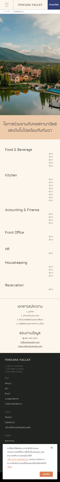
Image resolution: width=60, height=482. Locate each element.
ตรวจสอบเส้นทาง (12, 398)
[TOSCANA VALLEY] (30, 5)
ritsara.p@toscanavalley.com (30, 346)
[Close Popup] (51, 448)
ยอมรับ (46, 474)
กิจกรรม (8, 383)
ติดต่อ (7, 412)
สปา (6, 388)
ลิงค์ (7, 378)
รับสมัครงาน (10, 422)
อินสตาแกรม (10, 440)
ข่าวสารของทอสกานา (13, 404)
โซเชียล (8, 435)
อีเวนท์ (7, 393)
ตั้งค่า (9, 467)
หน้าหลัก (6, 11)
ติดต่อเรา (8, 417)
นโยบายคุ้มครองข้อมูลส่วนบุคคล (17, 427)
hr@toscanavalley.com (30, 342)
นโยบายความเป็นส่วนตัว (17, 459)
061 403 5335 (31, 338)
